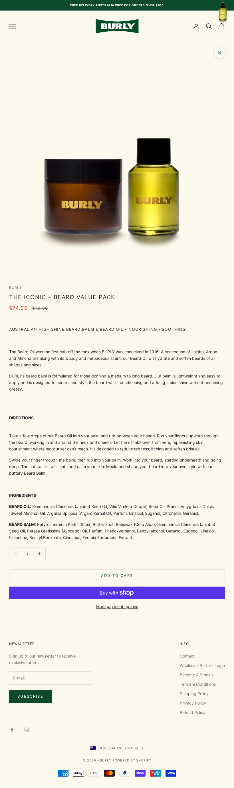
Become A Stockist (197, 674)
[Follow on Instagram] (27, 730)
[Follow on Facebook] (12, 730)
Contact (187, 656)
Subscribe (30, 696)
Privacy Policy (193, 703)
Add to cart (117, 575)
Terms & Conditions (198, 684)
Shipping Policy (194, 693)
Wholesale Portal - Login (202, 665)
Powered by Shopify (131, 760)
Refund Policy (192, 712)
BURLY (15, 287)
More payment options (117, 606)
